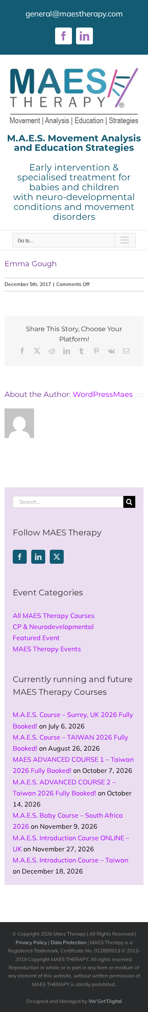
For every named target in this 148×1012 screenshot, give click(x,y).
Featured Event (36, 638)
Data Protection (68, 942)
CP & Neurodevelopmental (53, 626)
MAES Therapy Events (47, 649)
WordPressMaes (103, 394)
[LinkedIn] (38, 557)
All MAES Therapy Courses (54, 615)
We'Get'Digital (105, 1001)
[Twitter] (57, 557)
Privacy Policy (31, 942)
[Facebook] (20, 557)
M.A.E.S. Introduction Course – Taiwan (70, 860)
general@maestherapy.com (74, 13)
